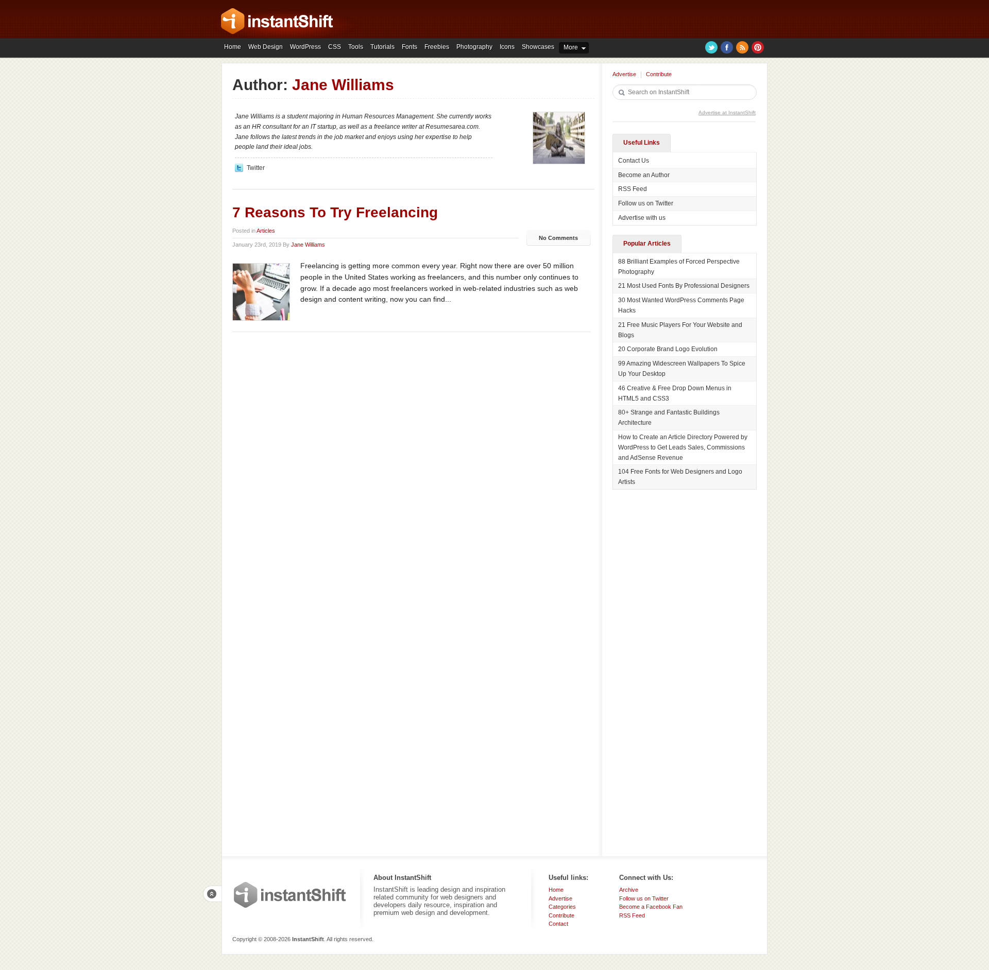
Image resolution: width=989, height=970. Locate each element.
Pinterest (758, 47)
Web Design (265, 46)
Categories (562, 907)
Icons (507, 46)
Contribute (659, 74)
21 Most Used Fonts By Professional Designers (683, 285)
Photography (474, 46)
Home (232, 46)
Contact (558, 924)
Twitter (711, 47)
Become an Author (644, 175)
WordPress (305, 46)
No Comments (558, 238)
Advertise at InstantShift (727, 112)
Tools (355, 46)
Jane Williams (308, 244)
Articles (266, 231)
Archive (628, 890)
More (571, 47)
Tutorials (382, 46)
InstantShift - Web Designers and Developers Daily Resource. (277, 21)
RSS (742, 47)
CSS (334, 46)
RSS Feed (632, 189)
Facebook (727, 47)
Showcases (538, 46)
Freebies (436, 46)
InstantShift (290, 895)
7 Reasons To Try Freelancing (335, 212)
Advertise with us (642, 217)
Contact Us (633, 160)
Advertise (624, 74)
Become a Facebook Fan (651, 907)
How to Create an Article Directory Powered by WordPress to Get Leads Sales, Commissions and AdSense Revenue (682, 447)
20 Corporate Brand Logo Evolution (668, 349)
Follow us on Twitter (645, 203)
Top (212, 894)
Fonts (409, 46)
